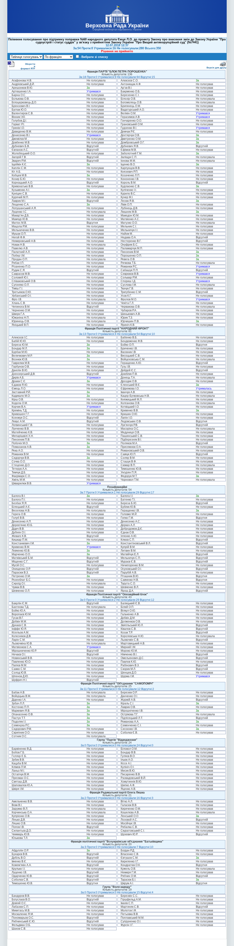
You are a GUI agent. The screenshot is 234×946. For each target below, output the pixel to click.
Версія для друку (216, 67)
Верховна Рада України (117, 25)
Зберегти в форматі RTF (28, 66)
